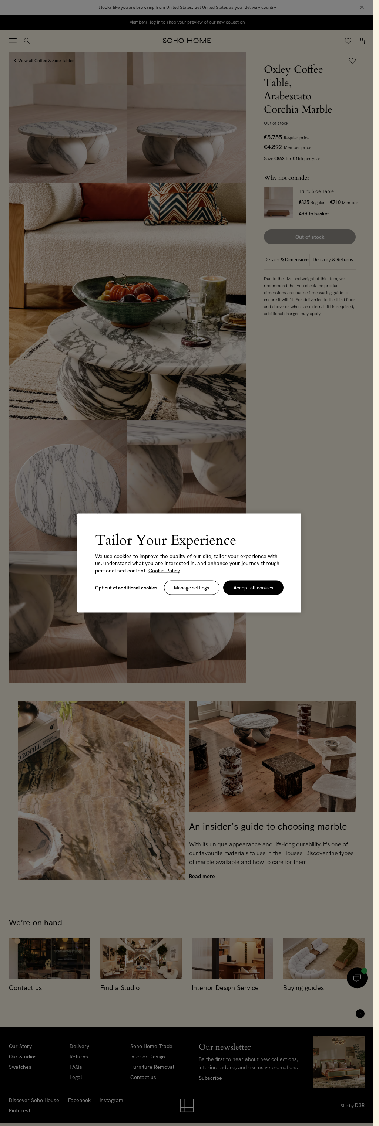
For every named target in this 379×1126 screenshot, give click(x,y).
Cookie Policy (164, 570)
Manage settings (191, 588)
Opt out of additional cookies (126, 587)
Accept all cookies (253, 588)
